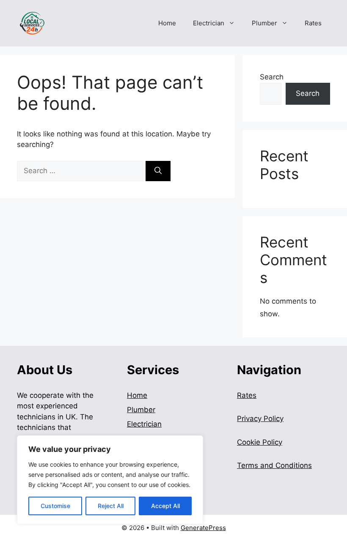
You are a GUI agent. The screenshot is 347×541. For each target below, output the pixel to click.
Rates (313, 23)
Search (272, 77)
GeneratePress (203, 528)
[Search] (158, 171)
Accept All (165, 505)
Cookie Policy (259, 442)
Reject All (111, 505)
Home (167, 23)
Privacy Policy (260, 418)
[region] (110, 479)
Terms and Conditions (274, 465)
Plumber (264, 23)
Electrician (208, 23)
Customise (55, 505)
